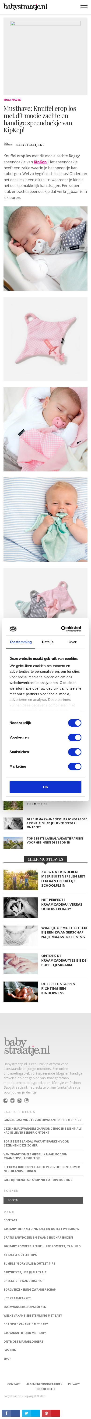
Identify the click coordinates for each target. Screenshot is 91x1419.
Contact (14, 1384)
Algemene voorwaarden (44, 1384)
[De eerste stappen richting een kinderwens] (21, 1001)
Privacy (74, 1384)
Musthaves (12, 100)
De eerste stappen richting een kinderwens (58, 988)
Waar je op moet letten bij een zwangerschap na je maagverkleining (64, 932)
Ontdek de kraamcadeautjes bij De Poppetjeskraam (64, 960)
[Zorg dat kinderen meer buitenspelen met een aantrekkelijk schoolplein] (21, 889)
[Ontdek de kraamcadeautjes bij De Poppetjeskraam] (21, 973)
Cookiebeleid (45, 1389)
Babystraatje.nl (30, 145)
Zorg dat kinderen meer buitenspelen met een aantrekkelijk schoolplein (63, 879)
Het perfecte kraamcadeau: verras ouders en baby (61, 904)
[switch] (74, 737)
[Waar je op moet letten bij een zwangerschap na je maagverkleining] (21, 945)
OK (45, 787)
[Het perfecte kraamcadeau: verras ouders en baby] (21, 917)
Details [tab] (47, 642)
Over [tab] (73, 642)
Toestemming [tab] (21, 642)
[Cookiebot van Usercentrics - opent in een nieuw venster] (62, 629)
